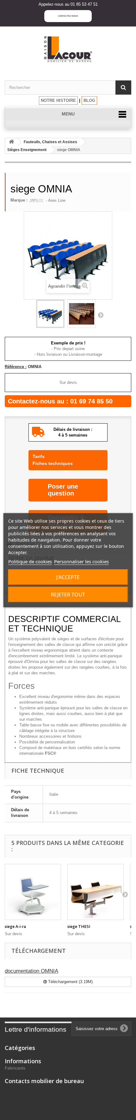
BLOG (89, 100)
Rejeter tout (68, 594)
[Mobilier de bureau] (68, 49)
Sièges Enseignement (26, 150)
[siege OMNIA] (50, 314)
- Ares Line (55, 200)
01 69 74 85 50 (91, 401)
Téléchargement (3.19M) (70, 981)
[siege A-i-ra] (33, 892)
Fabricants (15, 1068)
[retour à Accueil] (11, 142)
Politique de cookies (30, 561)
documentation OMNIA (31, 971)
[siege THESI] (95, 892)
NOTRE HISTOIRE (58, 100)
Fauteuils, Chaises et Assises (50, 142)
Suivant (100, 315)
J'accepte (68, 577)
